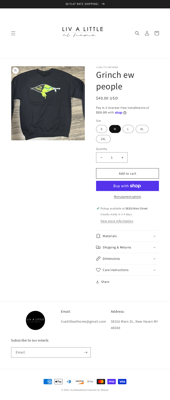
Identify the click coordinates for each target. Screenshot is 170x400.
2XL (103, 139)
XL (142, 129)
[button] (13, 33)
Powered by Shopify (98, 389)
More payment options (127, 196)
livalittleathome (78, 389)
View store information (116, 221)
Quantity (101, 149)
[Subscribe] (86, 352)
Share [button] (105, 282)
